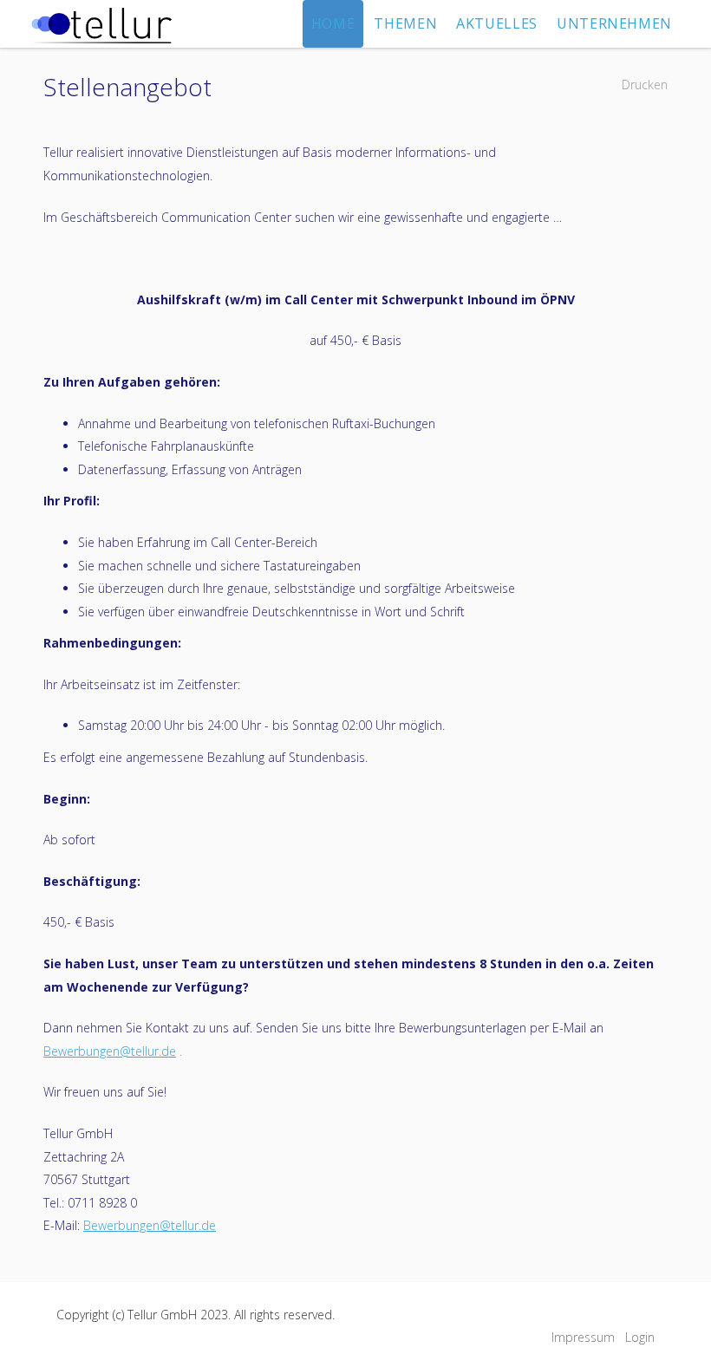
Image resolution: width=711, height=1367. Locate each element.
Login (640, 1337)
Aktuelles (497, 23)
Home (333, 23)
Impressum (583, 1337)
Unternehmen (614, 23)
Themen (405, 23)
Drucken (645, 84)
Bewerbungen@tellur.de (109, 1051)
